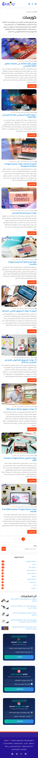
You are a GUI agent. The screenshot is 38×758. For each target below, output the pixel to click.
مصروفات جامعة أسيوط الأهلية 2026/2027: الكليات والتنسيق (23, 600)
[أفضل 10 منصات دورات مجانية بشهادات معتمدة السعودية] (18, 149)
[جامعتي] (8, 3)
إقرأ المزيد (32, 86)
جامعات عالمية (31, 573)
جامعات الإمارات (31, 579)
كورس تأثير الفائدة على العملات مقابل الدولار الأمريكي (21, 64)
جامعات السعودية (30, 561)
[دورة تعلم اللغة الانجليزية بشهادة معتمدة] (18, 247)
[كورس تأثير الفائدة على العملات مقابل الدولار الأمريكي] (18, 48)
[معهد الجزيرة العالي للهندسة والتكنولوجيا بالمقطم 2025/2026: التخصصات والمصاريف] (4, 621)
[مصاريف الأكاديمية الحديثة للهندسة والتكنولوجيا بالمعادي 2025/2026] (4, 628)
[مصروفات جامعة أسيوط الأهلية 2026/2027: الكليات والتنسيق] (4, 600)
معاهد (33, 576)
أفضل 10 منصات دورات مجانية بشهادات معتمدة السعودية (20, 165)
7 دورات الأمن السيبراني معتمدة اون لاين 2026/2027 (19, 116)
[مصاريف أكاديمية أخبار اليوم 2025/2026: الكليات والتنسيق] (4, 614)
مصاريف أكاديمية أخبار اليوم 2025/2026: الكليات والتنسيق (24, 614)
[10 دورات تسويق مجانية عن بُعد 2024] (18, 394)
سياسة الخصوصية (18, 743)
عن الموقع (31, 743)
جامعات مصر (32, 567)
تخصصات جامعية (31, 570)
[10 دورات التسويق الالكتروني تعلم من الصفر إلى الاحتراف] (18, 345)
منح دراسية (32, 582)
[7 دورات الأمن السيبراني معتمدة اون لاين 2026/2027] (18, 100)
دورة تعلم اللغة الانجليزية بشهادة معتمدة (22, 263)
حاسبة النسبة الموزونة (27, 746)
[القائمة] (36, 4)
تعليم (34, 564)
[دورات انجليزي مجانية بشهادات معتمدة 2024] (18, 443)
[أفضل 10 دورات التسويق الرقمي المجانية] (18, 296)
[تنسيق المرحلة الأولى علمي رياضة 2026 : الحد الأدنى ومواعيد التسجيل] (4, 607)
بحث (3, 549)
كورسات (33, 588)
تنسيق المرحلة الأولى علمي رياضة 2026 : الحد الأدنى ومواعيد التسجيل (23, 607)
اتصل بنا (26, 743)
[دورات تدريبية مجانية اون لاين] (18, 198)
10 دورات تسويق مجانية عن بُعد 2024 (21, 409)
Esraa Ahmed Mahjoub (29, 112)
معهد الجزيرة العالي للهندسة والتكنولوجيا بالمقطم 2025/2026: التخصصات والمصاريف (24, 621)
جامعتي (6, 740)
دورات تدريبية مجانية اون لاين (24, 213)
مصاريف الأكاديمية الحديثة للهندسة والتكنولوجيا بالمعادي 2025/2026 (24, 628)
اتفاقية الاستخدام (8, 743)
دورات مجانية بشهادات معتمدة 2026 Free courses (19, 510)
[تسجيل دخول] (29, 4)
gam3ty (33, 61)
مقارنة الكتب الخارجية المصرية (19, 749)
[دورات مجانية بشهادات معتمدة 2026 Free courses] (18, 494)
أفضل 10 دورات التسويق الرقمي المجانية (19, 311)
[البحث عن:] (32, 4)
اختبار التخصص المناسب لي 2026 (13, 746)
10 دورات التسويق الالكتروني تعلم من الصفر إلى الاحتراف (21, 361)
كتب (34, 585)
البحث (35, 546)
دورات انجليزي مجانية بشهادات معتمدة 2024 (20, 459)
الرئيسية (33, 12)
